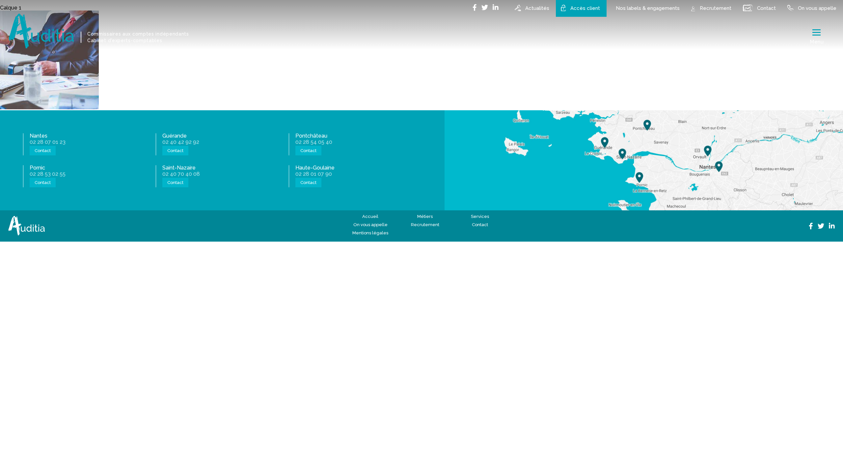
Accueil (370, 216)
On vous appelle (817, 8)
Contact (766, 8)
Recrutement (715, 8)
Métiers (425, 216)
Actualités (537, 8)
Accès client (585, 8)
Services (480, 216)
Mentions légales (370, 233)
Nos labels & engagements (648, 8)
